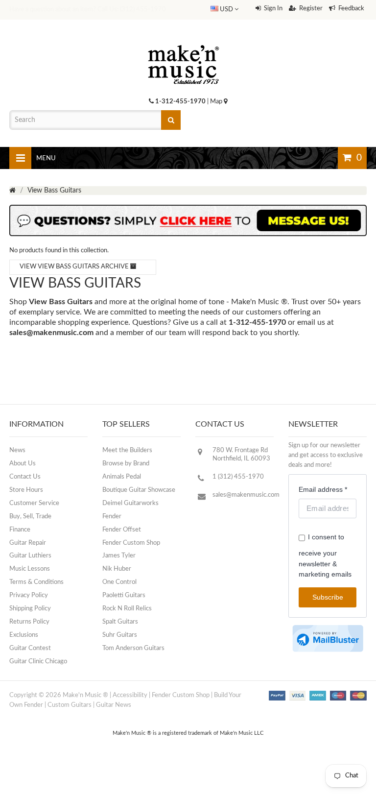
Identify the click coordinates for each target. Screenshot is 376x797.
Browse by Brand (125, 463)
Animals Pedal (121, 477)
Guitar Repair (27, 543)
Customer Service (34, 503)
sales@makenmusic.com (51, 333)
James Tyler (119, 556)
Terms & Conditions (36, 582)
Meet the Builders (127, 450)
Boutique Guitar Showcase (138, 490)
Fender (111, 516)
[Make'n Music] (184, 42)
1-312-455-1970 (180, 101)
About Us (22, 463)
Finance (19, 530)
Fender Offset (121, 530)
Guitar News (113, 705)
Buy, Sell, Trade (30, 516)
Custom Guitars (69, 705)
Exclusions (23, 635)
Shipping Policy (30, 608)
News (17, 450)
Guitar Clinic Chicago (38, 661)
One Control (119, 582)
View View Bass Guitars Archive (75, 267)
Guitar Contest (30, 648)
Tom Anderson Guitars (133, 648)
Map (217, 101)
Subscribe (327, 597)
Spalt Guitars (120, 622)
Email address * (323, 489)
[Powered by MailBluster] (327, 638)
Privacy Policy (28, 595)
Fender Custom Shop (131, 543)
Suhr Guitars (119, 635)
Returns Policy (29, 622)
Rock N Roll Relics (127, 608)
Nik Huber (116, 569)
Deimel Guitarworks (130, 503)
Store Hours (26, 490)
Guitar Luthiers (30, 556)
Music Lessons (29, 569)
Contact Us (25, 477)
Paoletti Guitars (123, 595)
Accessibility (130, 695)
